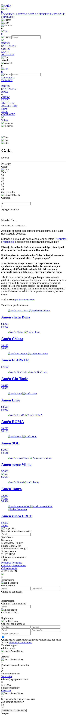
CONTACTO (8, 17)
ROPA (31, 14)
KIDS (55, 14)
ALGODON (7, 54)
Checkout (6, 690)
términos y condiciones (20, 642)
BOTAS (5, 43)
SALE (61, 14)
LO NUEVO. (8, 14)
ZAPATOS (22, 14)
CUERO (5, 49)
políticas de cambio (24, 299)
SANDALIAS (8, 46)
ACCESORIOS (43, 14)
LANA (5, 51)
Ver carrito (6, 676)
